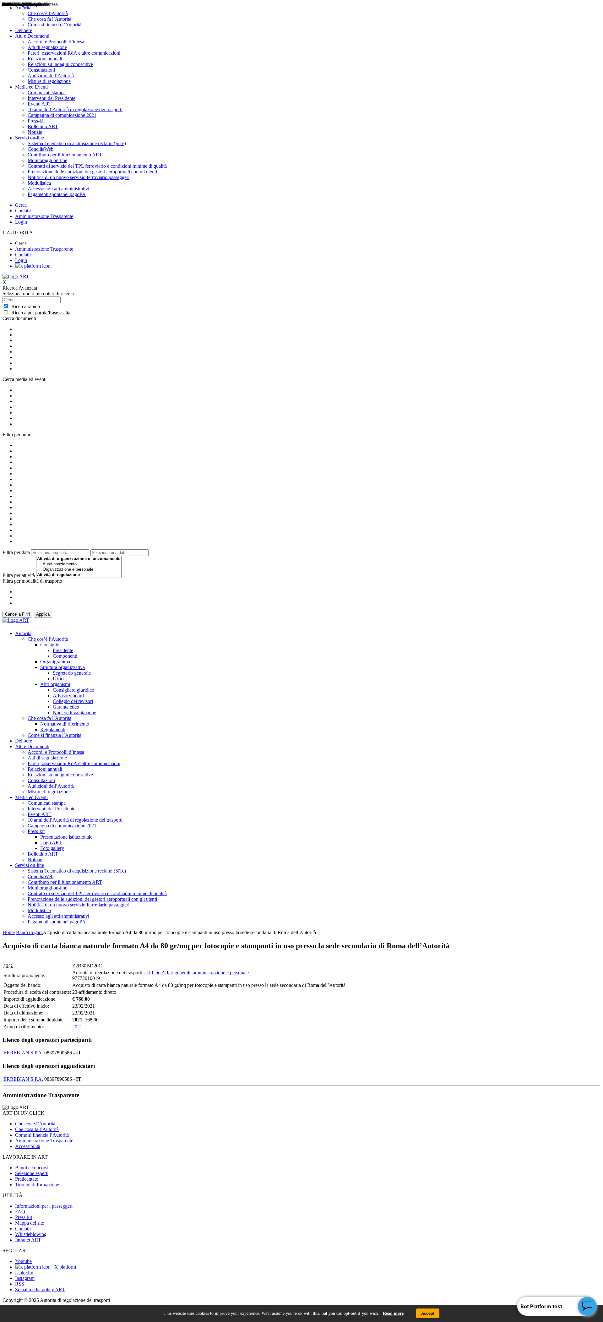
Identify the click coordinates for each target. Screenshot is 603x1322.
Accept (427, 1313)
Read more (393, 1313)
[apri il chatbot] (587, 1306)
